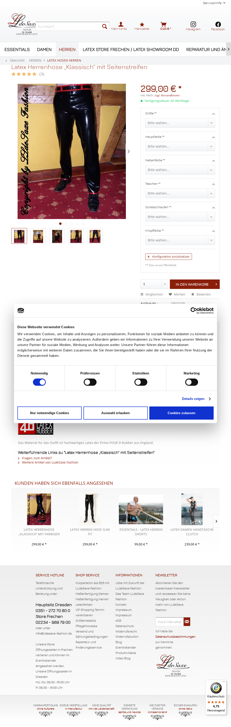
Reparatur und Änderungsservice (89, 644)
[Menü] (223, 682)
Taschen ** (152, 183)
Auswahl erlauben (115, 413)
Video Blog (123, 658)
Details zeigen (193, 399)
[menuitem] (72, 26)
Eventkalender (126, 647)
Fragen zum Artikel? (36, 458)
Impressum (124, 610)
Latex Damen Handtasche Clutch (192, 531)
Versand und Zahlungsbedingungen (92, 634)
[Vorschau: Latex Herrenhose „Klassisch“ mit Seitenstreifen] (19, 236)
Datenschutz (125, 626)
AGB (118, 620)
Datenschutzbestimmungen (175, 636)
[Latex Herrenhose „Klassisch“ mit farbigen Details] (39, 509)
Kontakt (121, 604)
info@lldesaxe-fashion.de (54, 633)
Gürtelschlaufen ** (158, 207)
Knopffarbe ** (154, 230)
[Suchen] (104, 26)
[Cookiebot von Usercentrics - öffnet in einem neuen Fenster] (194, 310)
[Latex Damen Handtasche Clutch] (192, 509)
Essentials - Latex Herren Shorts (141, 531)
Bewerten (203, 294)
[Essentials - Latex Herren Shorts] (141, 509)
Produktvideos (126, 653)
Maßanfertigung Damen (92, 593)
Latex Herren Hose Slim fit (90, 531)
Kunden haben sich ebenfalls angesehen (64, 483)
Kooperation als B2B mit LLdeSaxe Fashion (92, 585)
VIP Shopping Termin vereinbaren (90, 612)
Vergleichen (153, 294)
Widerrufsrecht (126, 631)
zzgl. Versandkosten (167, 95)
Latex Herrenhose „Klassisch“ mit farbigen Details (39, 531)
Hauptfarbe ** (154, 136)
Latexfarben (84, 604)
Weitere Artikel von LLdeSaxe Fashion (49, 462)
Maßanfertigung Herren (92, 599)
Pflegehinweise (86, 626)
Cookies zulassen (181, 413)
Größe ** (151, 113)
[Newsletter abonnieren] (186, 621)
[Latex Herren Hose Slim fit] (90, 509)
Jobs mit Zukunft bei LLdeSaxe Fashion (130, 585)
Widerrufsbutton (127, 636)
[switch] (90, 382)
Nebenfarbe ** (155, 160)
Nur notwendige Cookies (49, 413)
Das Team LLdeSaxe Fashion (130, 596)
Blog (119, 642)
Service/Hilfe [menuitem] (212, 3)
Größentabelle (86, 620)
